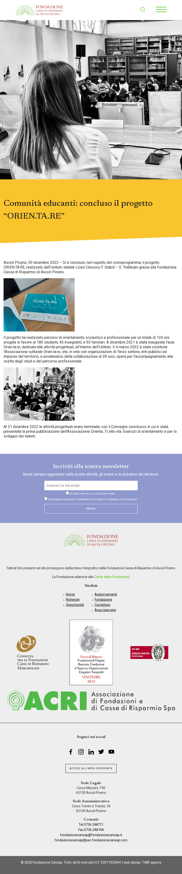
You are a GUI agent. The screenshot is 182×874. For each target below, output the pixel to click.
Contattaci (102, 605)
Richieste (73, 599)
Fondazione (103, 599)
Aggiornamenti (106, 594)
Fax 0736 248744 (91, 830)
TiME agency (151, 862)
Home (70, 594)
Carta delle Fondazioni (112, 577)
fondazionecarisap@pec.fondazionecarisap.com (91, 840)
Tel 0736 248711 (91, 824)
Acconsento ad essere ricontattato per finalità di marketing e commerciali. (92, 499)
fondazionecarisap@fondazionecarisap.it (91, 835)
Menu (161, 9)
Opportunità (75, 605)
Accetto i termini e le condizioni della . (92, 493)
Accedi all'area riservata (91, 768)
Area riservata (105, 610)
